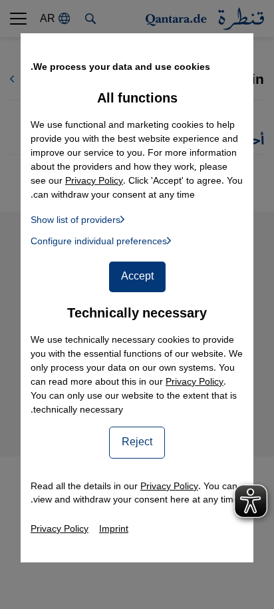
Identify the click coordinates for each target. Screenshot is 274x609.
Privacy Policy (194, 381)
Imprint (113, 528)
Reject (137, 442)
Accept (137, 276)
